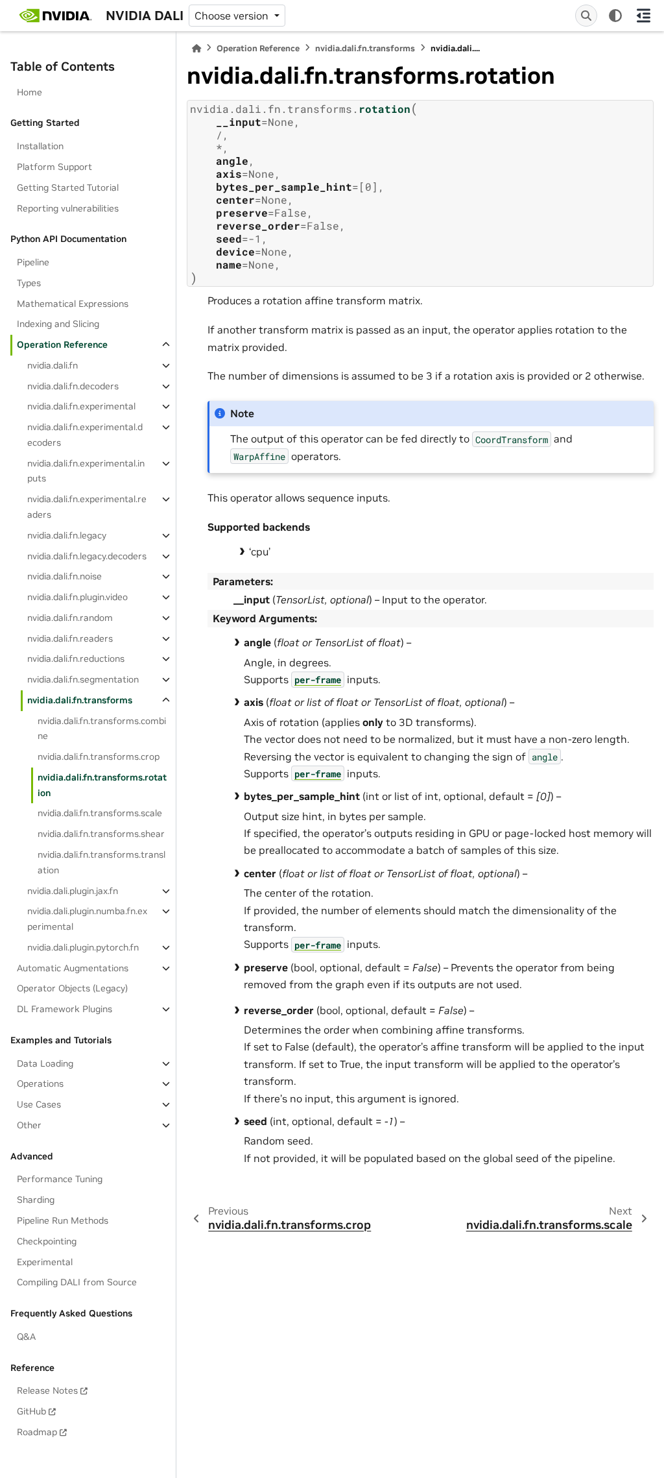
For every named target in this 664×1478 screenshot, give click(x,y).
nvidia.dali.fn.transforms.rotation (102, 785)
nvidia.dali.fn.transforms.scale (100, 813)
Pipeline (33, 262)
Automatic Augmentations (72, 968)
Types (29, 283)
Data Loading (45, 1063)
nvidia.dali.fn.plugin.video (77, 597)
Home (29, 92)
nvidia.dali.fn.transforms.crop (99, 756)
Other (29, 1125)
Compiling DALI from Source (77, 1282)
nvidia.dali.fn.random (70, 618)
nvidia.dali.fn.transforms (79, 700)
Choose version (233, 15)
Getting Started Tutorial (68, 187)
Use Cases (39, 1104)
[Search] (586, 16)
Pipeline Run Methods (62, 1220)
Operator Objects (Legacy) (72, 988)
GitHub (31, 1411)
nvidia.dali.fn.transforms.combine (102, 728)
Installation (40, 146)
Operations (40, 1083)
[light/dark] (615, 16)
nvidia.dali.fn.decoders (73, 386)
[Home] (196, 48)
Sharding (35, 1199)
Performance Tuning (59, 1179)
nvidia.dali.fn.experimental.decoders (85, 434)
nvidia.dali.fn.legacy (66, 535)
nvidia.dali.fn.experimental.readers (87, 506)
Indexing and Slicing (58, 324)
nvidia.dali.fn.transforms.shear (101, 834)
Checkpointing (47, 1241)
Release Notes (47, 1390)
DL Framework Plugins (64, 1009)
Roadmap (37, 1432)
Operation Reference (62, 344)
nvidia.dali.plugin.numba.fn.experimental (87, 918)
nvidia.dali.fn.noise (64, 576)
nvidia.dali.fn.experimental (81, 406)
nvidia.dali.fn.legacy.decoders (87, 556)
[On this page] (644, 16)
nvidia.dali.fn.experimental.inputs (86, 471)
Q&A (26, 1336)
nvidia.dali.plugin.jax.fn (72, 891)
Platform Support (54, 167)
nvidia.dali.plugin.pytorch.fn (83, 947)
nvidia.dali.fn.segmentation (83, 679)
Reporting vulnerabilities (68, 208)
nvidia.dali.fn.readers (70, 638)
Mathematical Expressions (72, 303)
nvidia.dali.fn (52, 365)
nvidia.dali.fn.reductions (75, 658)
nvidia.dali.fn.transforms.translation (101, 862)
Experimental (45, 1262)
